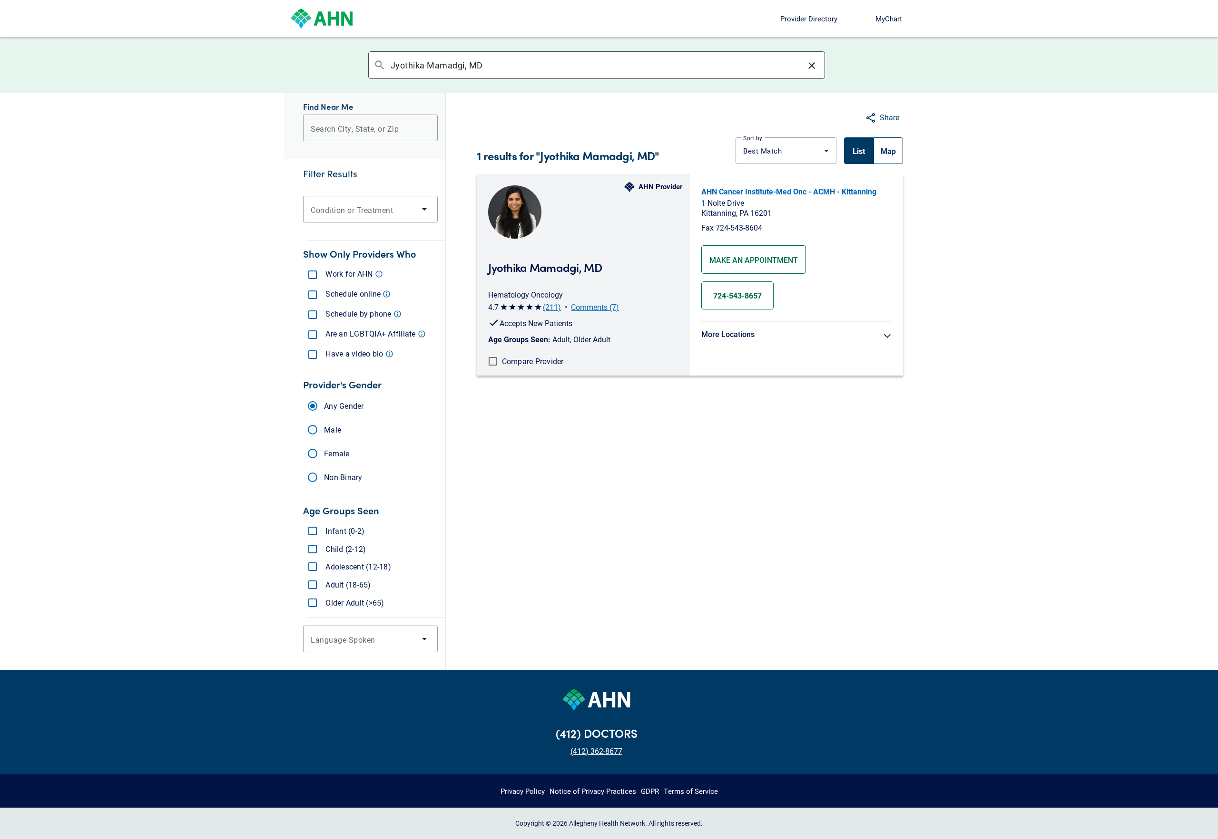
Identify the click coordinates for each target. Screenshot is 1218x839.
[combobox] (596, 65)
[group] (873, 150)
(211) (552, 307)
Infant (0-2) (345, 531)
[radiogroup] (370, 441)
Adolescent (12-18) (358, 566)
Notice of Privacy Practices (593, 791)
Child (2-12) (346, 549)
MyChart (888, 18)
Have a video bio (358, 353)
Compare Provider (533, 361)
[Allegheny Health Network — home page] (322, 19)
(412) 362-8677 (596, 751)
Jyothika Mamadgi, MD (545, 267)
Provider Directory (808, 18)
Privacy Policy (523, 791)
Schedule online (357, 294)
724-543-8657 (737, 295)
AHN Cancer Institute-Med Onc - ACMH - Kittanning (788, 191)
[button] (811, 65)
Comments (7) (595, 307)
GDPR (650, 791)
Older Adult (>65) (355, 603)
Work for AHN (353, 274)
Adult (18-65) (348, 584)
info (379, 274)
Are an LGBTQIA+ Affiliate (375, 333)
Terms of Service (691, 791)
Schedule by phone (363, 313)
